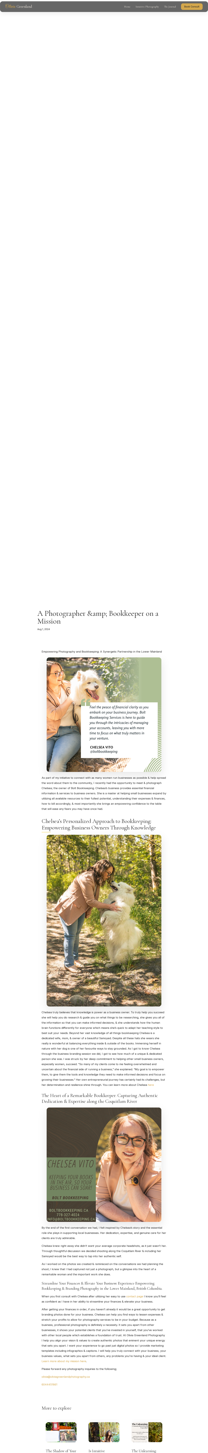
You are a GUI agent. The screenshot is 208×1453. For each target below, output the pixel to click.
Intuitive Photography (147, 6)
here (151, 1084)
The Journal (170, 6)
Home (127, 6)
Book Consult (191, 6)
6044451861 (49, 1384)
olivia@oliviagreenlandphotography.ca (66, 1376)
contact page (134, 1296)
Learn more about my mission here (64, 1361)
